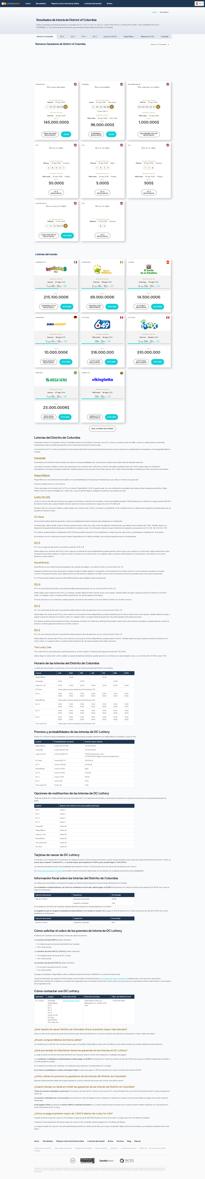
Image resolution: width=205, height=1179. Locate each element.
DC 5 (95, 37)
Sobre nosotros (101, 1148)
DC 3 (73, 37)
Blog (129, 1141)
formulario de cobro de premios (114, 979)
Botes (109, 3)
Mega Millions (129, 37)
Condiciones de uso (128, 1148)
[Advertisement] (102, 64)
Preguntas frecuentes (42, 1148)
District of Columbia (45, 37)
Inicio (154, 12)
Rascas (137, 1141)
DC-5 (37, 542)
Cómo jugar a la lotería (63, 1148)
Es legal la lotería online (83, 1148)
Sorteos (120, 1141)
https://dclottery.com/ (71, 1001)
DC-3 (37, 605)
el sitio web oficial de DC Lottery (49, 871)
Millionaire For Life (147, 37)
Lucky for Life (42, 496)
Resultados (48, 1141)
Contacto (114, 1148)
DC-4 (37, 584)
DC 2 (62, 37)
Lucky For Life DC (110, 37)
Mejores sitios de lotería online (65, 3)
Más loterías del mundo (102, 429)
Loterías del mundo (93, 3)
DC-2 (37, 629)
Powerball (164, 37)
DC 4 (84, 37)
